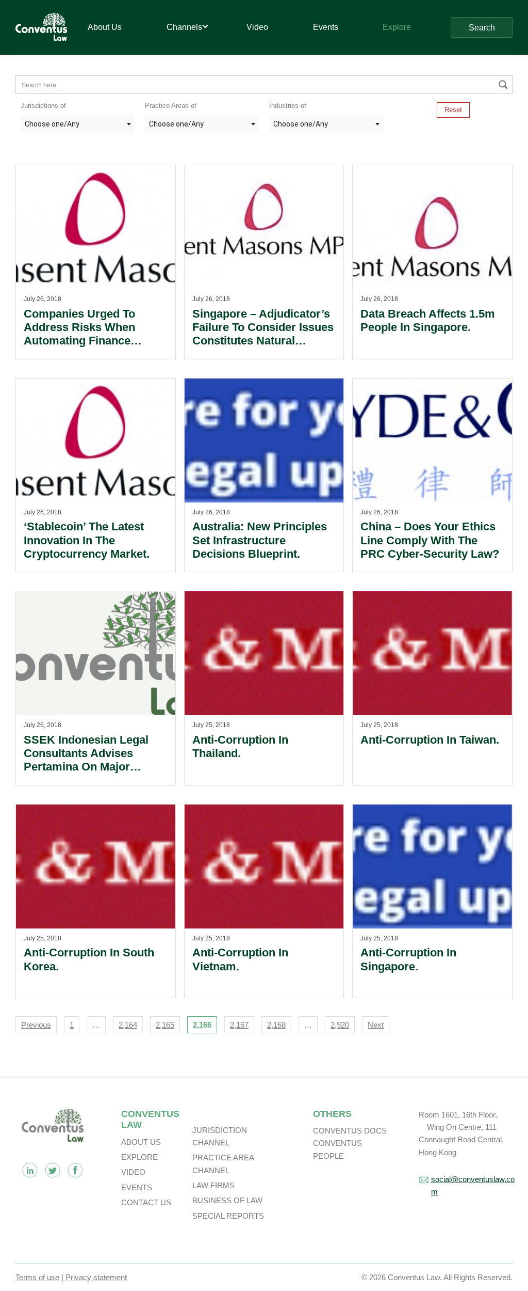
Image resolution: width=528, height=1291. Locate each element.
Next (376, 1024)
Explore (139, 1157)
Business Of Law (227, 1200)
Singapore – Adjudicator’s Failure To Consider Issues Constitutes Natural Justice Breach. (263, 334)
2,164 (128, 1024)
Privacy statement (96, 1277)
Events (136, 1187)
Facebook (75, 1170)
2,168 (276, 1024)
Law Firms (213, 1185)
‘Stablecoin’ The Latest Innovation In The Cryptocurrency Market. (87, 540)
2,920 (340, 1024)
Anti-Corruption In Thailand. (240, 746)
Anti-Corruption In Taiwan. (429, 739)
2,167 (239, 1024)
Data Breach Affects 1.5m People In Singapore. (427, 320)
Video (133, 1172)
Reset (453, 110)
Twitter (52, 1170)
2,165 (165, 1024)
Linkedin (30, 1170)
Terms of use (37, 1277)
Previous (36, 1024)
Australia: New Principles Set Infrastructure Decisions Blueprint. (259, 540)
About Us (141, 1142)
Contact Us (146, 1202)
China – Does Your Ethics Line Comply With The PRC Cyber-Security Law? (429, 540)
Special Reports (228, 1215)
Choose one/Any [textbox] (52, 124)
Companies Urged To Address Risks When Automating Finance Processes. (79, 334)
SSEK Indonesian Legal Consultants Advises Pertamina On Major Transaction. (86, 760)
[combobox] (78, 124)
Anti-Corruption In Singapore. (408, 959)
